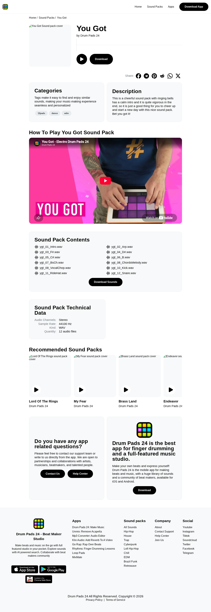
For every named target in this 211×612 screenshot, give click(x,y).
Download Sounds (105, 282)
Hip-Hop (129, 531)
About (158, 527)
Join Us (159, 540)
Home (138, 6)
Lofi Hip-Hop (131, 548)
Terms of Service (115, 599)
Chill (126, 553)
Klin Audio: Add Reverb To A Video (92, 540)
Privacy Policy (94, 599)
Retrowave (130, 565)
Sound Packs (155, 6)
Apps (171, 6)
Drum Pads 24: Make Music (88, 527)
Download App (194, 6)
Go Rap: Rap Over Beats (86, 544)
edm (66, 113)
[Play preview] (36, 389)
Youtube (187, 527)
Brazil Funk (130, 561)
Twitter (186, 544)
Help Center (80, 473)
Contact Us (53, 473)
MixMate (77, 557)
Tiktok (186, 535)
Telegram (188, 553)
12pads (41, 113)
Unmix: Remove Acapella (87, 531)
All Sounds (130, 527)
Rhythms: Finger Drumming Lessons (93, 548)
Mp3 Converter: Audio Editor (88, 535)
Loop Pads (78, 553)
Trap (126, 540)
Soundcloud (190, 540)
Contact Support (164, 531)
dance (55, 113)
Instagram (188, 531)
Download (101, 59)
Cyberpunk (130, 544)
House (128, 535)
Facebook (188, 548)
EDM (127, 557)
